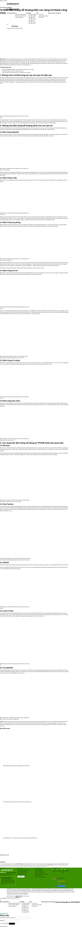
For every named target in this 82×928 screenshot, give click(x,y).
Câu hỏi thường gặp (39, 869)
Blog (31, 901)
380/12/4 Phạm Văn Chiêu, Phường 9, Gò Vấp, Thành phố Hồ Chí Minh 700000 (8, 883)
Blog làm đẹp (21, 876)
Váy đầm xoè (25, 909)
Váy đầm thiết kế (26, 903)
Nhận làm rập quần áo (21, 874)
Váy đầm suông (25, 907)
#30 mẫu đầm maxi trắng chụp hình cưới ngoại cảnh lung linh (16, 72)
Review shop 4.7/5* (46, 901)
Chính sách (34, 906)
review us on (61, 886)
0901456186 (8, 878)
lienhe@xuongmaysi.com (9, 880)
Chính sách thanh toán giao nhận (41, 874)
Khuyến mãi (4, 913)
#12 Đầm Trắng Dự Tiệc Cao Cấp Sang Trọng (12, 71)
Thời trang (2, 7)
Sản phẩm (22, 901)
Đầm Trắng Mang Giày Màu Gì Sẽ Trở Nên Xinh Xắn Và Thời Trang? (18, 69)
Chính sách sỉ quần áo (39, 871)
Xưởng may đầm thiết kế (22, 871)
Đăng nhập (11, 923)
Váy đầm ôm (25, 906)
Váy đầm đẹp (9, 7)
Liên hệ (52, 901)
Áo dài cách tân (25, 912)
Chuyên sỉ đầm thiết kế (13, 904)
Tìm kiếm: (2, 898)
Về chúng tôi (3, 901)
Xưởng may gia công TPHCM (23, 869)
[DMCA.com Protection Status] (18, 896)
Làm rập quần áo (12, 906)
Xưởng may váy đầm (36, 904)
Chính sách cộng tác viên (40, 872)
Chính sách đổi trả (38, 875)
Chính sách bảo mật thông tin (40, 877)
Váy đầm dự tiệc (25, 904)
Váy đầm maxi (25, 910)
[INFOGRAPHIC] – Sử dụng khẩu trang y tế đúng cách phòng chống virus (20, 838)
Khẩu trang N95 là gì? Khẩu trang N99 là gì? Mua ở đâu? (16, 765)
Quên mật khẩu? (4, 926)
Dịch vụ (8, 901)
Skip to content (3, 0)
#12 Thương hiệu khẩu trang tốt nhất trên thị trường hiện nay (17, 801)
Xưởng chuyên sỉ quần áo (22, 872)
